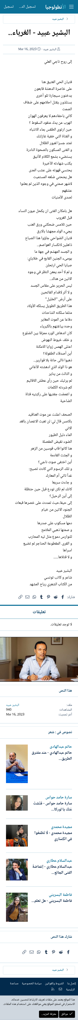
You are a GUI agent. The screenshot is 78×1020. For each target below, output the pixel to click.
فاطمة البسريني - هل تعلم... (51, 901)
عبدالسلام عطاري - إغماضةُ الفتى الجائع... (52, 870)
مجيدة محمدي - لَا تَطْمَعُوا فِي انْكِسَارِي (53, 836)
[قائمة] (71, 7)
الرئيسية (70, 989)
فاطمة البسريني (60, 895)
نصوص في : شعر (60, 732)
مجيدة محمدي (61, 827)
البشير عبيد (49, 49)
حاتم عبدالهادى (61, 747)
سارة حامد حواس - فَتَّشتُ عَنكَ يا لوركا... (52, 806)
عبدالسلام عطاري (59, 861)
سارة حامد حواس (58, 797)
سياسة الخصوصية (32, 983)
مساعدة (14, 983)
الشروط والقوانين (54, 983)
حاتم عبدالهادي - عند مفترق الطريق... (52, 756)
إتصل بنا (71, 983)
